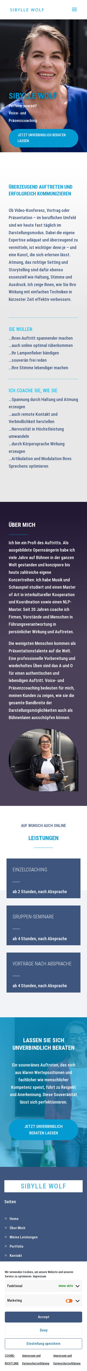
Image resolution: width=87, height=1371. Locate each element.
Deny (43, 1330)
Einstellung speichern (43, 1343)
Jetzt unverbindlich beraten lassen (42, 138)
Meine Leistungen (24, 1237)
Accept (43, 1317)
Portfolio (16, 1246)
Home (14, 1219)
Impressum (39, 1276)
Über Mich (17, 1228)
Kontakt (16, 1255)
